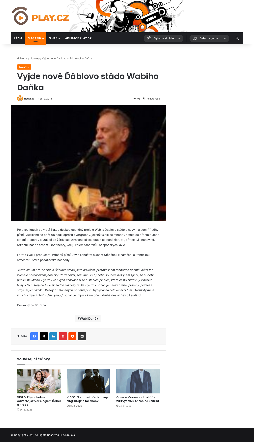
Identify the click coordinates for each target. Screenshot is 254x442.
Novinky (35, 58)
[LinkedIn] (53, 336)
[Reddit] (72, 336)
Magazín (34, 38)
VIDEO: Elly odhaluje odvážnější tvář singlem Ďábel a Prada (39, 401)
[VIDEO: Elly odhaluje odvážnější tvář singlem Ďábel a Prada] (39, 381)
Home (23, 58)
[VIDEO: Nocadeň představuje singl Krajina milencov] (88, 381)
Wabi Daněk (89, 318)
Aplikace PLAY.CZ (78, 38)
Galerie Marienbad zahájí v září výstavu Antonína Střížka (137, 399)
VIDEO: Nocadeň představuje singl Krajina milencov (88, 399)
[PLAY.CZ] (40, 16)
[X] (44, 336)
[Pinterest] (63, 336)
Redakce (29, 98)
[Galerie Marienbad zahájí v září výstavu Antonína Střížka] (138, 381)
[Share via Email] (82, 336)
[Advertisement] (206, 78)
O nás (53, 38)
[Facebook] (34, 336)
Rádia (18, 38)
